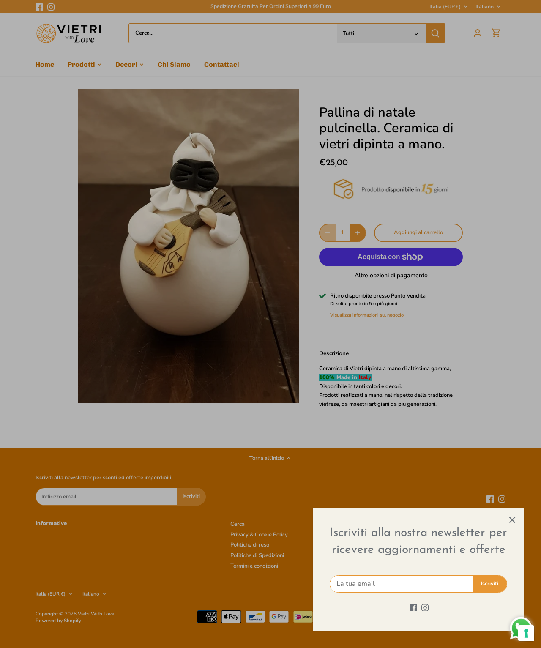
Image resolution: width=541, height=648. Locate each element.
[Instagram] (425, 607)
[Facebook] (413, 607)
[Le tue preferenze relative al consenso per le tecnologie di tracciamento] (526, 633)
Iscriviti (489, 584)
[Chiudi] (512, 520)
